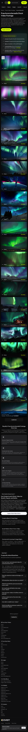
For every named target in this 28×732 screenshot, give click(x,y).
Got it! (23, 727)
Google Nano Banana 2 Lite (6, 693)
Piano (2, 647)
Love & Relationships (4, 627)
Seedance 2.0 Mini (4, 699)
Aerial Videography (4, 630)
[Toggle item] (25, 563)
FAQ (2, 712)
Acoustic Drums (3, 657)
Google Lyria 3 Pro (4, 687)
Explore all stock (6, 29)
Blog (2, 710)
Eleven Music (3, 698)
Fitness (2, 629)
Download (23, 68)
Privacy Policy (7, 723)
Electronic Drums (4, 644)
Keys (2, 646)
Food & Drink (3, 632)
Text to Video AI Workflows (5, 680)
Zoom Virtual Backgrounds (5, 638)
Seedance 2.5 (3, 688)
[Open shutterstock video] (14, 410)
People (2, 625)
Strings (2, 655)
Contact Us (14, 617)
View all (25, 7)
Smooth (2, 651)
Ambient (2, 654)
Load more (14, 419)
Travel (2, 633)
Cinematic (3, 649)
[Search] (9, 2)
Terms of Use (14, 723)
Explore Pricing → (18, 51)
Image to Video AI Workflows (6, 682)
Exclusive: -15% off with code (10, 415)
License (2, 723)
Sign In (24, 2)
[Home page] (5, 720)
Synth (2, 643)
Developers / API (4, 709)
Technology (3, 636)
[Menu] (2, 2)
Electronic (3, 652)
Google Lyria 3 (3, 695)
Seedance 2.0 (3, 692)
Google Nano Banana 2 (5, 690)
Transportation (3, 635)
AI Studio (18, 47)
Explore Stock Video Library (14, 513)
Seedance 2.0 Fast (4, 696)
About (2, 706)
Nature (2, 624)
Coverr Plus (3, 707)
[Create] (6, 2)
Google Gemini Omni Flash (5, 701)
